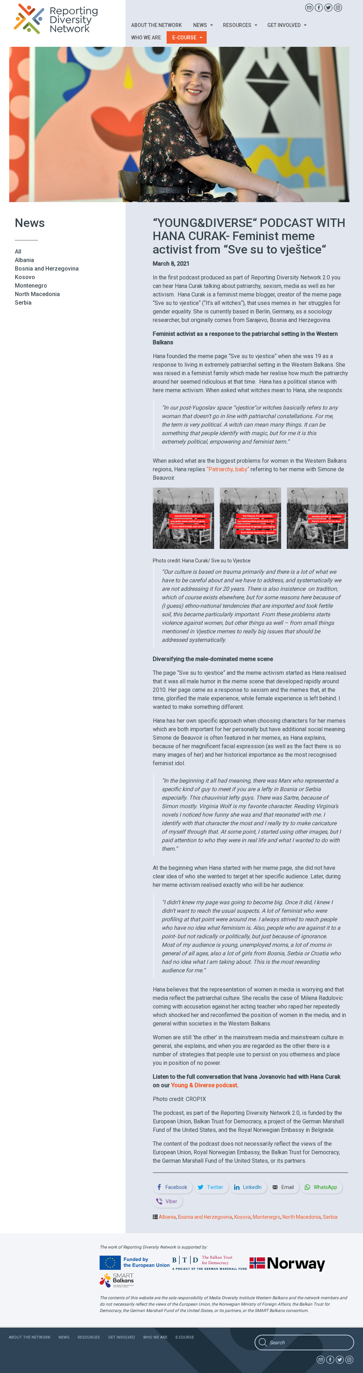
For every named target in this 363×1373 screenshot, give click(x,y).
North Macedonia (37, 294)
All (18, 251)
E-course (184, 37)
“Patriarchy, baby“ (228, 469)
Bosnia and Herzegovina (47, 268)
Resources (237, 25)
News (200, 25)
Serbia (23, 302)
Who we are (146, 37)
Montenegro (31, 285)
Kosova (242, 1217)
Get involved (284, 25)
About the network (156, 25)
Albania (24, 260)
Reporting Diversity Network (59, 19)
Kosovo (25, 277)
